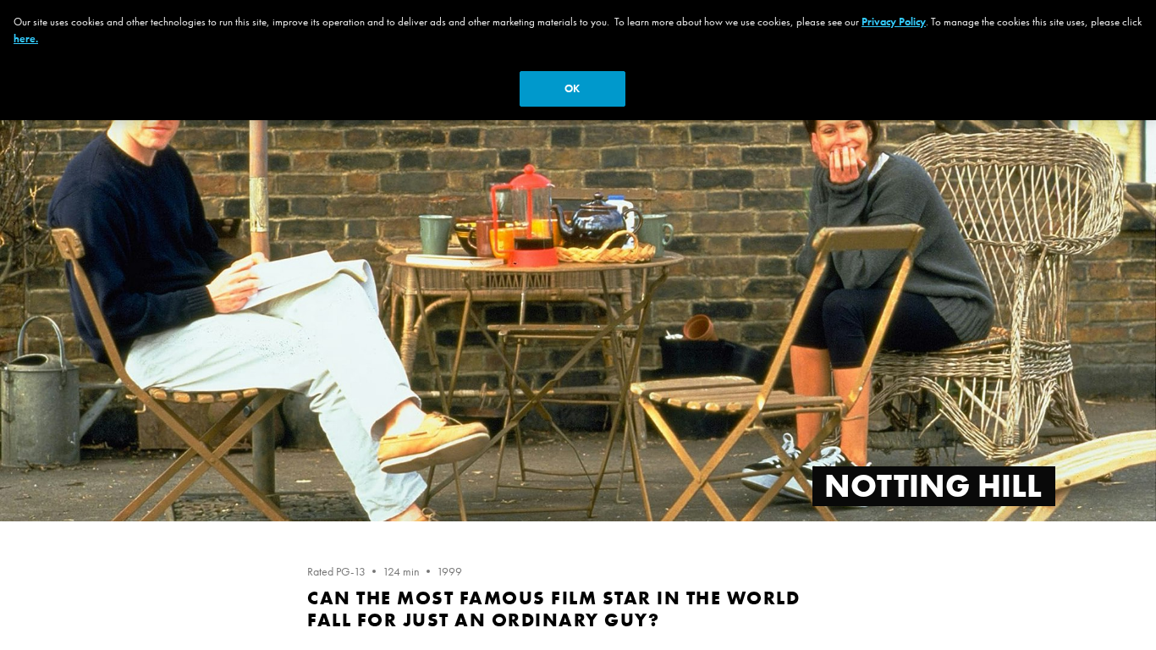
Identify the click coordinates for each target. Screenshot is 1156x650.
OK (572, 88)
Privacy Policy (893, 21)
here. (26, 38)
